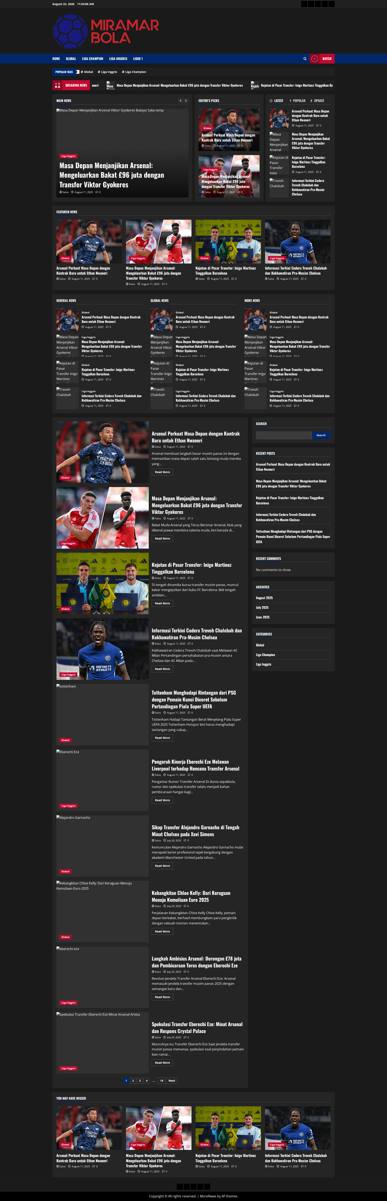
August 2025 (264, 597)
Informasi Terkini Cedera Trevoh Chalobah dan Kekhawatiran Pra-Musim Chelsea (279, 187)
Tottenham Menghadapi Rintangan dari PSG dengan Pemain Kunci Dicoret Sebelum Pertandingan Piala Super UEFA (102, 714)
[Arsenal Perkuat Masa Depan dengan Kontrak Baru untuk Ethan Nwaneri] (89, 242)
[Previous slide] (180, 100)
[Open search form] (305, 59)
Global (71, 58)
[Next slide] (185, 100)
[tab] (280, 101)
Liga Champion (92, 58)
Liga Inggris (118, 58)
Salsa (65, 192)
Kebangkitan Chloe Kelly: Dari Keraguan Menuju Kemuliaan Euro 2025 (102, 911)
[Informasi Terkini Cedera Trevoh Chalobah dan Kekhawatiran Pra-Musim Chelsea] (298, 242)
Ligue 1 (138, 58)
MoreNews (208, 1196)
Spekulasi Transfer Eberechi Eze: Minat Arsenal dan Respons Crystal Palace (102, 1043)
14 (161, 1080)
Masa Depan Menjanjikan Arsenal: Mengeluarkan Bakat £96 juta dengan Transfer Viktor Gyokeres (125, 85)
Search (261, 423)
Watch (327, 58)
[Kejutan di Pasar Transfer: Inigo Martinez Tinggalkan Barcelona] (228, 242)
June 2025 (262, 617)
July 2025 (262, 607)
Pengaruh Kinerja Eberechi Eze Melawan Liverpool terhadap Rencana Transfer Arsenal (102, 780)
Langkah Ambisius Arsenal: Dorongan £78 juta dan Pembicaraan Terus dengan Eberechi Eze (102, 977)
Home (56, 58)
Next (172, 1080)
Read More (164, 473)
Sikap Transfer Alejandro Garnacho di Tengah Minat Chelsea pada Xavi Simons (102, 846)
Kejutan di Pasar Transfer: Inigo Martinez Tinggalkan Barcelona (246, 85)
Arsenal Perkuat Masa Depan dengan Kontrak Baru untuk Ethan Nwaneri (228, 137)
